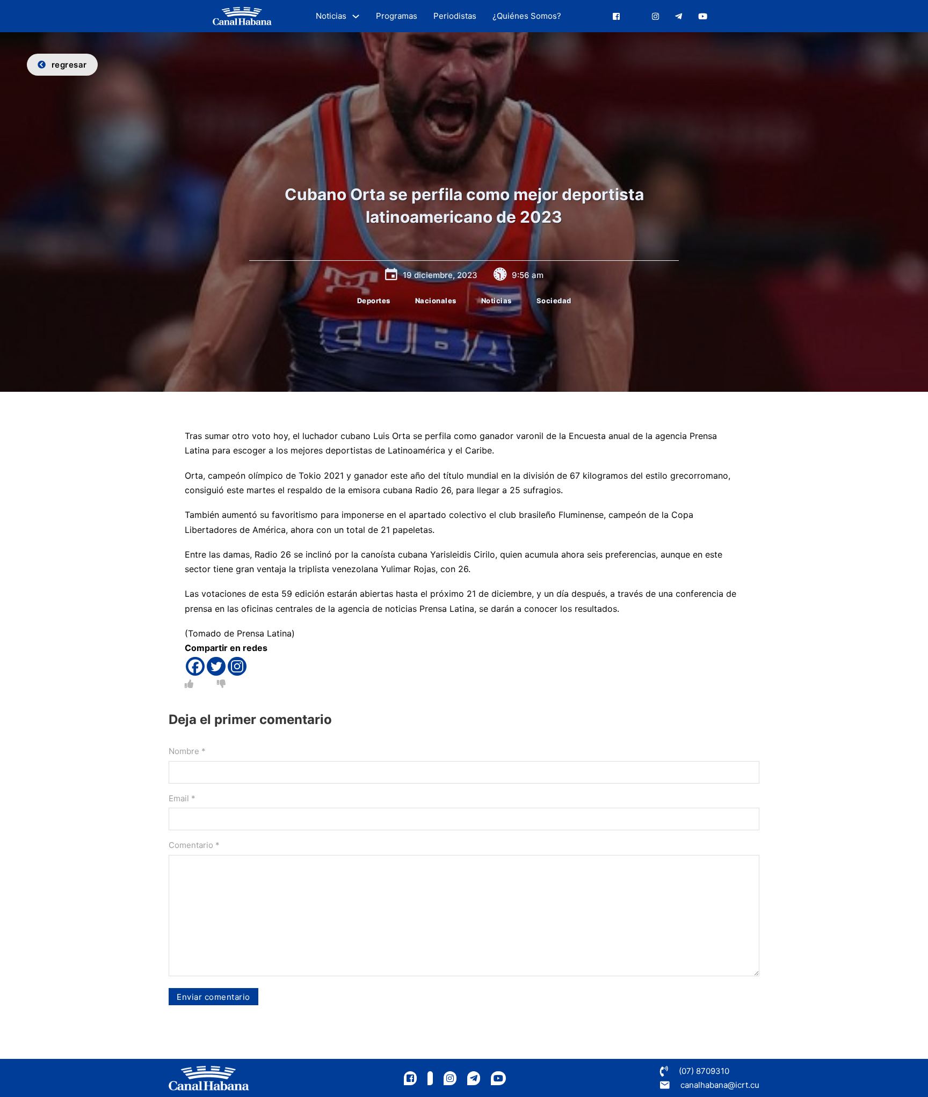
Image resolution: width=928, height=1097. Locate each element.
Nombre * (187, 751)
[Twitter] (216, 666)
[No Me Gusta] (221, 683)
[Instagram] (237, 666)
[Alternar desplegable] (356, 16)
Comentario (194, 845)
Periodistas (454, 16)
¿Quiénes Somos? (526, 16)
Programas (396, 16)
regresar (69, 65)
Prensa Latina (264, 633)
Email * (182, 798)
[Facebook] (195, 666)
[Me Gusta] (189, 683)
